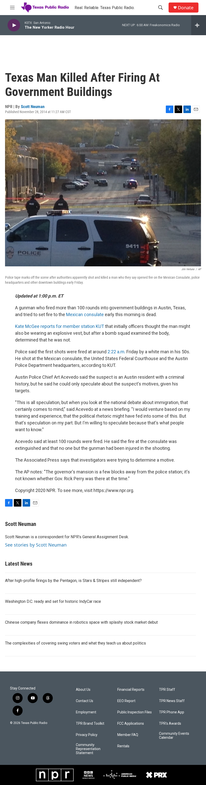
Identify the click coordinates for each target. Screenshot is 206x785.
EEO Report (126, 701)
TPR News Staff (172, 701)
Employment (86, 712)
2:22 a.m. (116, 351)
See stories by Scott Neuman (36, 545)
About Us (83, 690)
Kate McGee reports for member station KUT (59, 326)
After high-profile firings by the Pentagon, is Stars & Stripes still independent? (73, 580)
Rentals (123, 746)
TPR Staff (167, 690)
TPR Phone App (171, 712)
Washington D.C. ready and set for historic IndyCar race (53, 601)
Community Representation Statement (88, 749)
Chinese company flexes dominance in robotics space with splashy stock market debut (81, 622)
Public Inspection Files (134, 712)
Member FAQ (127, 735)
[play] (14, 25)
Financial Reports (130, 690)
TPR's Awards (170, 723)
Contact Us (84, 701)
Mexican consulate (85, 314)
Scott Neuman (32, 106)
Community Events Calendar (174, 736)
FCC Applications (130, 723)
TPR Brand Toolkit (90, 723)
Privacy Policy (86, 735)
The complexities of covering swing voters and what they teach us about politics (75, 643)
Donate (185, 7)
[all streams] (198, 25)
